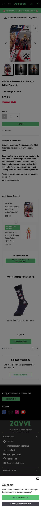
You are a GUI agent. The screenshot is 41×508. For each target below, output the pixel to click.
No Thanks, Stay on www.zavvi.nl (20, 504)
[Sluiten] (37, 478)
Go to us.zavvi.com (20, 497)
